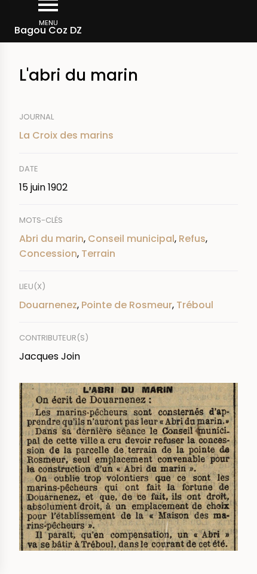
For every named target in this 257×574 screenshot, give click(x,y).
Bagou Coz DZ (48, 30)
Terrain (98, 253)
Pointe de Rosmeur (126, 305)
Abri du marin (51, 238)
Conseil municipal (131, 238)
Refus (192, 238)
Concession (48, 253)
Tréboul (194, 305)
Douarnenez (48, 305)
